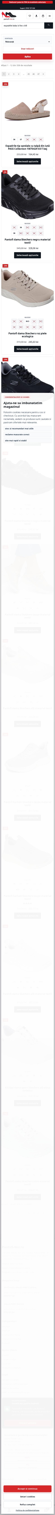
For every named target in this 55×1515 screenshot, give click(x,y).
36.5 (27, 321)
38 (14, 233)
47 (38, 74)
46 (34, 74)
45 (29, 74)
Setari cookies (27, 1496)
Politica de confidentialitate (27, 1510)
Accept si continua (27, 1488)
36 (14, 139)
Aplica (28, 56)
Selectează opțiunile (27, 161)
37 (21, 139)
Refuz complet (27, 1504)
